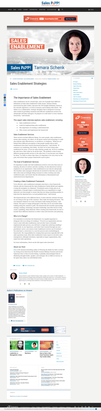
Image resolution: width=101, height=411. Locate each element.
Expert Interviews (18, 79)
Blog (57, 344)
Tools (57, 358)
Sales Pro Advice (77, 97)
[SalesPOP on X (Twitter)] (20, 284)
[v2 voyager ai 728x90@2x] (38, 329)
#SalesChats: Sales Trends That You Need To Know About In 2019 (23, 376)
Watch (10, 9)
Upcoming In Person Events (79, 101)
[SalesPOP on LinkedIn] (24, 284)
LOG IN (91, 9)
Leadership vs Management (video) (16, 354)
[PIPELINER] (58, 9)
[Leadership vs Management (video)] (17, 345)
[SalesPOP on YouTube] (89, 407)
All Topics (75, 82)
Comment (18, 265)
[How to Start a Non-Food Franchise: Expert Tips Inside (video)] (46, 345)
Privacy (38, 407)
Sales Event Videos (77, 92)
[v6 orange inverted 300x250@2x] (83, 144)
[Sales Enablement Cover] (11, 298)
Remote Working (77, 84)
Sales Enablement (20, 297)
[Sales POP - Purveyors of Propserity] (50, 3)
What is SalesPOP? (46, 407)
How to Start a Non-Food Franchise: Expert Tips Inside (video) (46, 355)
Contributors (33, 9)
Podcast (58, 347)
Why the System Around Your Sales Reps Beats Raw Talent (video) (53, 370)
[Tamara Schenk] (13, 276)
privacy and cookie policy (89, 409)
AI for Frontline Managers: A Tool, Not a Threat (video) (52, 377)
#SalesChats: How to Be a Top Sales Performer (19, 383)
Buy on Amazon (18, 321)
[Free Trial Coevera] (50, 19)
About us (68, 407)
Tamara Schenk (52, 79)
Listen (19, 9)
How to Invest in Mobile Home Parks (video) (50, 384)
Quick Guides (76, 94)
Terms (33, 407)
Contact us (61, 407)
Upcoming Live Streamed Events (81, 99)
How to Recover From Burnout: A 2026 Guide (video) (51, 374)
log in (14, 396)
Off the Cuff (59, 356)
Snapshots (58, 353)
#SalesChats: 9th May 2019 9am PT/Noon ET (19, 373)
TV (10, 79)
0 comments (15, 89)
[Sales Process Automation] (83, 124)
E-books (25, 9)
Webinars (75, 90)
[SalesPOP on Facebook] (29, 284)
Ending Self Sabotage (14, 369)
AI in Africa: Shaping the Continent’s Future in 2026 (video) (53, 380)
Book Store (42, 9)
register (18, 396)
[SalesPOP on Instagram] (92, 407)
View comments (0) (29, 265)
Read (14, 9)
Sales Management (29, 79)
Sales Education (51, 9)
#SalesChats (13, 374)
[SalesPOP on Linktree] (75, 407)
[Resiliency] (31, 345)
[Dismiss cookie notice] (96, 409)
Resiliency (28, 353)
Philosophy (54, 407)
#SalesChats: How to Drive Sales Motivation (19, 379)
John (15, 250)
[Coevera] (14, 406)
